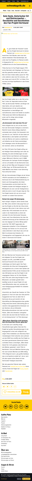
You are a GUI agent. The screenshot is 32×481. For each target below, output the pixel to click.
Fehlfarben (4, 443)
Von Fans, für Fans (6, 441)
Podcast (4, 1)
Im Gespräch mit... (6, 437)
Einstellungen (4, 478)
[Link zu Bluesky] (5, 407)
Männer (4, 10)
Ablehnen (19, 478)
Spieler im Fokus (5, 427)
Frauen (8, 10)
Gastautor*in (8, 27)
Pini (3, 379)
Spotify (26, 369)
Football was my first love (22, 53)
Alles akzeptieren (26, 478)
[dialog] (16, 477)
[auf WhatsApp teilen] (15, 386)
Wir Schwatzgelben (6, 452)
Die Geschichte (5, 456)
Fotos (13, 1)
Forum (9, 1)
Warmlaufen (4, 417)
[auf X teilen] (7, 386)
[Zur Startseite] (16, 5)
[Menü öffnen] (30, 6)
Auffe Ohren (4, 471)
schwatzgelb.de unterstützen (9, 454)
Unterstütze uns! (24, 1)
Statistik (3, 429)
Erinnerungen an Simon (7, 460)
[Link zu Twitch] (21, 407)
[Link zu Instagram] (16, 407)
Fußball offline (5, 439)
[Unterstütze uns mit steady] (16, 391)
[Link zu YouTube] (27, 407)
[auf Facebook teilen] (11, 386)
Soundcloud (8, 371)
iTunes (22, 369)
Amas (12, 10)
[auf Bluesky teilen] (3, 386)
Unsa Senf (17, 10)
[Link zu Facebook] (11, 407)
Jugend (3, 421)
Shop (18, 1)
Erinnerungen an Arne (7, 458)
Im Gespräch (23, 10)
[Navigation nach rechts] (30, 10)
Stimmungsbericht (6, 425)
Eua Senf (3, 445)
